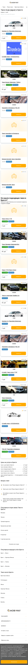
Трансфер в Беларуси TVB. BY (11, 108)
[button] (26, 23)
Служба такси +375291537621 (10, 56)
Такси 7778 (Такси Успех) (9, 270)
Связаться (18, 37)
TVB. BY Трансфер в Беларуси (11, 449)
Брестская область (19, 7)
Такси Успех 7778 (7, 219)
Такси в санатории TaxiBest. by (10, 295)
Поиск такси (10, 7)
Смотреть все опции (14, 544)
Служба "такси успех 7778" (9, 372)
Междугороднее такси (8, 184)
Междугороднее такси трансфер (11, 159)
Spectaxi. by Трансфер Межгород (11, 31)
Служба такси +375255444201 (10, 423)
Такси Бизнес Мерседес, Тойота (11, 82)
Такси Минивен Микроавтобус (10, 244)
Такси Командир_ (7, 398)
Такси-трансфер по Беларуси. (10, 133)
